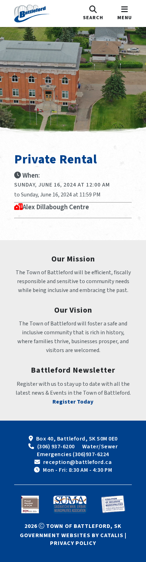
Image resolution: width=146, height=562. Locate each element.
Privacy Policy (73, 543)
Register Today (73, 402)
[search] (93, 13)
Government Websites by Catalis (71, 535)
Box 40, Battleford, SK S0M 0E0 (77, 439)
